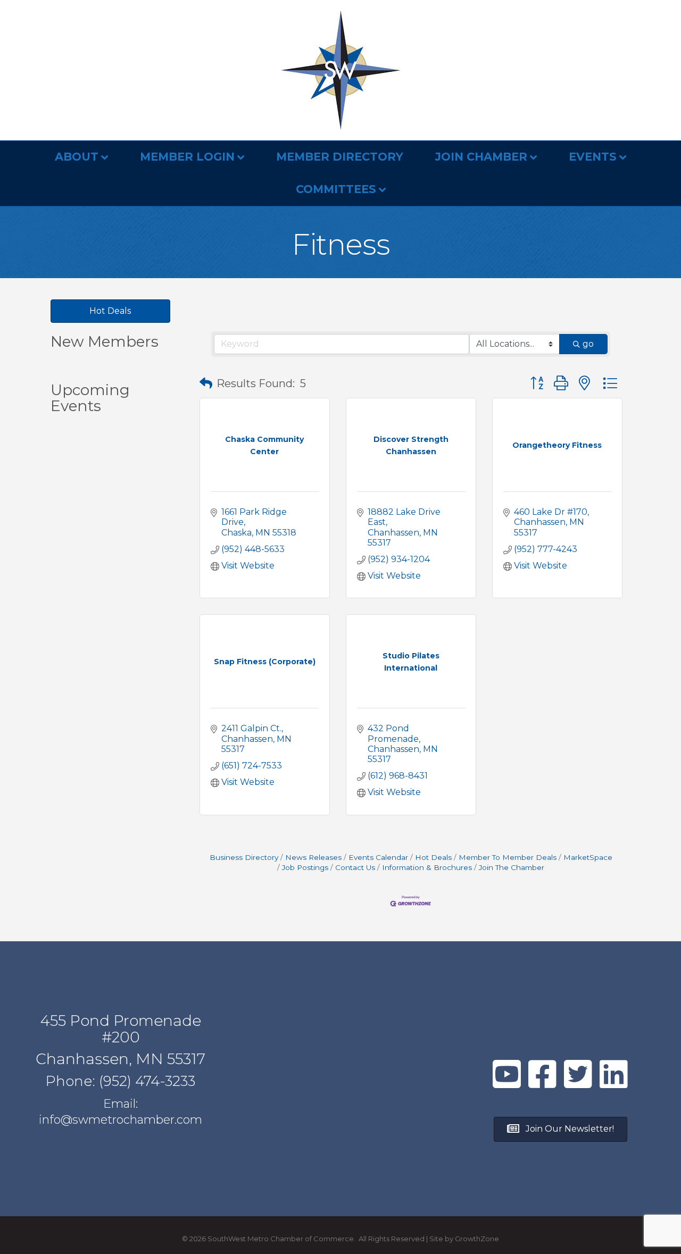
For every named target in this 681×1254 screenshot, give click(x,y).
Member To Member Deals (508, 857)
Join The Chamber (511, 867)
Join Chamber (481, 156)
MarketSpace (587, 857)
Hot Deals (433, 857)
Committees (336, 189)
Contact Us (355, 867)
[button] (206, 383)
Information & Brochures (427, 867)
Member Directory (339, 156)
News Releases (313, 857)
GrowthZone (477, 1238)
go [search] (588, 344)
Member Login (187, 156)
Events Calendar (378, 857)
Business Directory (244, 857)
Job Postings (305, 867)
